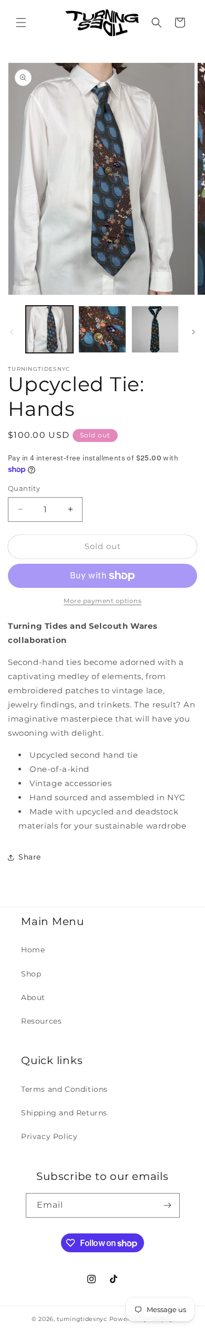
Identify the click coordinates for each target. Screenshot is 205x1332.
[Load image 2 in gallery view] (102, 329)
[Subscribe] (167, 1205)
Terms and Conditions (64, 1089)
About (33, 997)
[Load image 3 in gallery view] (155, 329)
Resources (41, 1021)
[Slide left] (11, 331)
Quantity (24, 488)
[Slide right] (193, 331)
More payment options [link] (102, 601)
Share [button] (29, 857)
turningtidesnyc (82, 1319)
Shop (31, 974)
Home (33, 949)
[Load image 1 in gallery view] (49, 329)
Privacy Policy (49, 1136)
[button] (21, 22)
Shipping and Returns (64, 1113)
